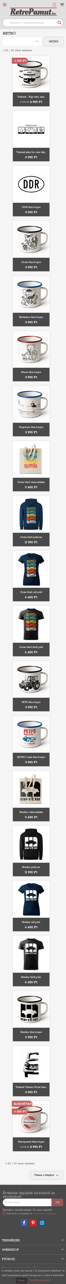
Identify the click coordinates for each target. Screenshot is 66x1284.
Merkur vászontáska (31, 812)
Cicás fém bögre (31, 262)
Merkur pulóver (31, 867)
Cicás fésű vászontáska (31, 482)
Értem (21, 1280)
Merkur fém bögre (31, 1032)
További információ (40, 1280)
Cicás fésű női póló (31, 592)
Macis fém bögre (31, 372)
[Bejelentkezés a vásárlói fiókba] (55, 5)
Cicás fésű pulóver (31, 537)
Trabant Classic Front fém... (31, 1087)
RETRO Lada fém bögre (31, 757)
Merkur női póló (31, 922)
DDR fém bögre (31, 207)
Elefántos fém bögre (31, 317)
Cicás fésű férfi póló (31, 647)
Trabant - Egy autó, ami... (31, 96)
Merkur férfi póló (31, 977)
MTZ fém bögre (31, 702)
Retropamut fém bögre (31, 1141)
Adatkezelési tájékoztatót (44, 1213)
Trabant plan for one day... (31, 152)
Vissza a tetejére (46, 1175)
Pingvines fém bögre (31, 427)
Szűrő (53, 41)
